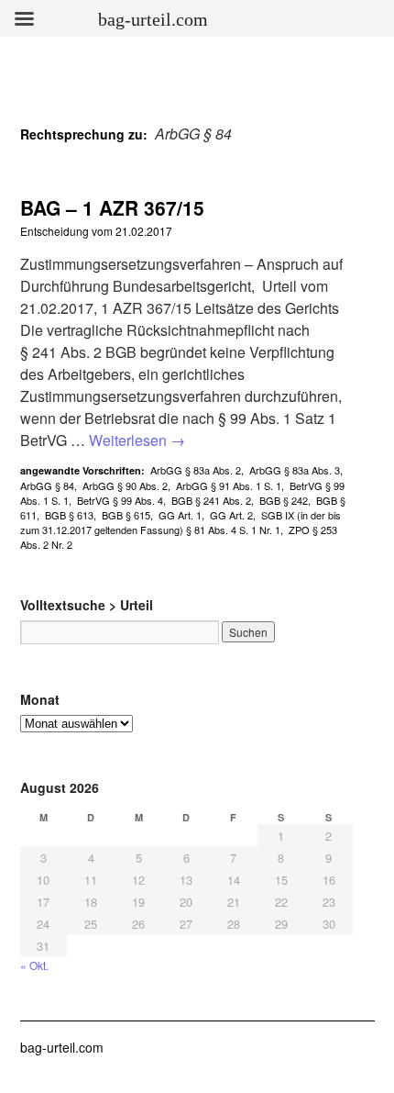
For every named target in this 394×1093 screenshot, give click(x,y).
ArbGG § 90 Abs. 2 (125, 485)
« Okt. (34, 965)
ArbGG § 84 (47, 485)
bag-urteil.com (62, 1047)
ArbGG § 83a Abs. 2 (195, 470)
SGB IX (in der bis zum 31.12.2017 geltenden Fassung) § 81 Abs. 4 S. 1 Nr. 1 (180, 522)
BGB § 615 (126, 514)
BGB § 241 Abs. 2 (211, 500)
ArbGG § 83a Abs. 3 (294, 470)
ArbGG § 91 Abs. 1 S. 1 (228, 485)
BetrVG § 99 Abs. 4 (120, 500)
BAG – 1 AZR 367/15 (112, 207)
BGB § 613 (69, 514)
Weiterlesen (137, 440)
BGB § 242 (283, 500)
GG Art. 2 (231, 514)
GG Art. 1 (180, 514)
